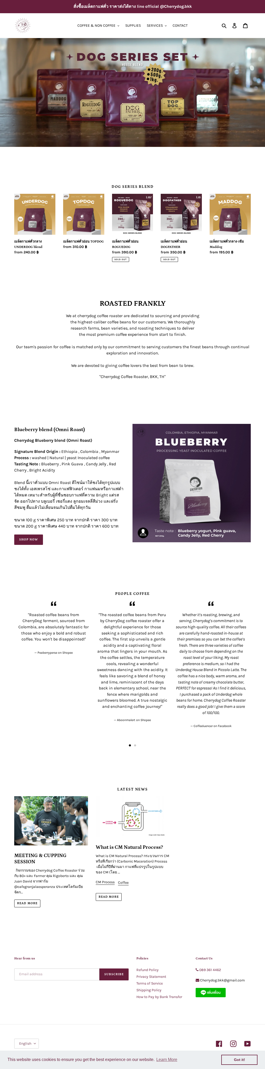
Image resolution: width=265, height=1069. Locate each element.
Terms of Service (149, 983)
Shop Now (28, 539)
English (25, 1043)
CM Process (105, 882)
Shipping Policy (148, 990)
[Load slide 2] (135, 745)
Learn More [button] (166, 1059)
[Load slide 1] (129, 745)
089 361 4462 (210, 970)
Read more (27, 903)
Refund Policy (147, 970)
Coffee (123, 882)
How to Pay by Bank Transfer (159, 997)
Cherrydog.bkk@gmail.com (222, 980)
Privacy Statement (151, 976)
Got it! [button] (239, 1060)
